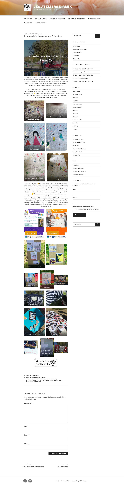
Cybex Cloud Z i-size (87, 68)
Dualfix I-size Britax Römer (80, 49)
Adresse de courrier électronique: (83, 206)
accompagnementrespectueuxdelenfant (41, 379)
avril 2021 (75, 101)
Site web (27, 444)
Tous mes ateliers (93, 18)
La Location (76, 55)
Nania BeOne (76, 58)
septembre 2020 (77, 107)
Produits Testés (40, 22)
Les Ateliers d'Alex (52, 7)
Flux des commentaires (79, 171)
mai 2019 (75, 126)
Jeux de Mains (28, 18)
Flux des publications (78, 168)
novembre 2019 (77, 120)
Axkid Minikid (76, 46)
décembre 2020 (77, 104)
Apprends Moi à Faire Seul (57, 18)
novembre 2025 (77, 94)
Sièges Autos (76, 155)
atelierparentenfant (34, 380)
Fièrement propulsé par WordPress (77, 481)
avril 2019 (75, 129)
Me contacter (28, 22)
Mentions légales (61, 481)
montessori (76, 145)
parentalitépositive (34, 381)
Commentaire (29, 403)
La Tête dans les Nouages (76, 18)
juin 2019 (75, 123)
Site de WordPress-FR (79, 174)
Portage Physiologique (79, 148)
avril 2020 (75, 113)
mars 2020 (76, 116)
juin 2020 (75, 110)
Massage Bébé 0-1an (79, 142)
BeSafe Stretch (77, 52)
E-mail (26, 435)
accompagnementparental (36, 377)
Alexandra (38, 33)
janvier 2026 (76, 91)
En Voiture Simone (40, 18)
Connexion (76, 165)
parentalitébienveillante (53, 380)
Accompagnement (32, 375)
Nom (26, 426)
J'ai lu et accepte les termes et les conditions (84, 184)
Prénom (75, 197)
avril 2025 (75, 97)
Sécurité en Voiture (78, 152)
